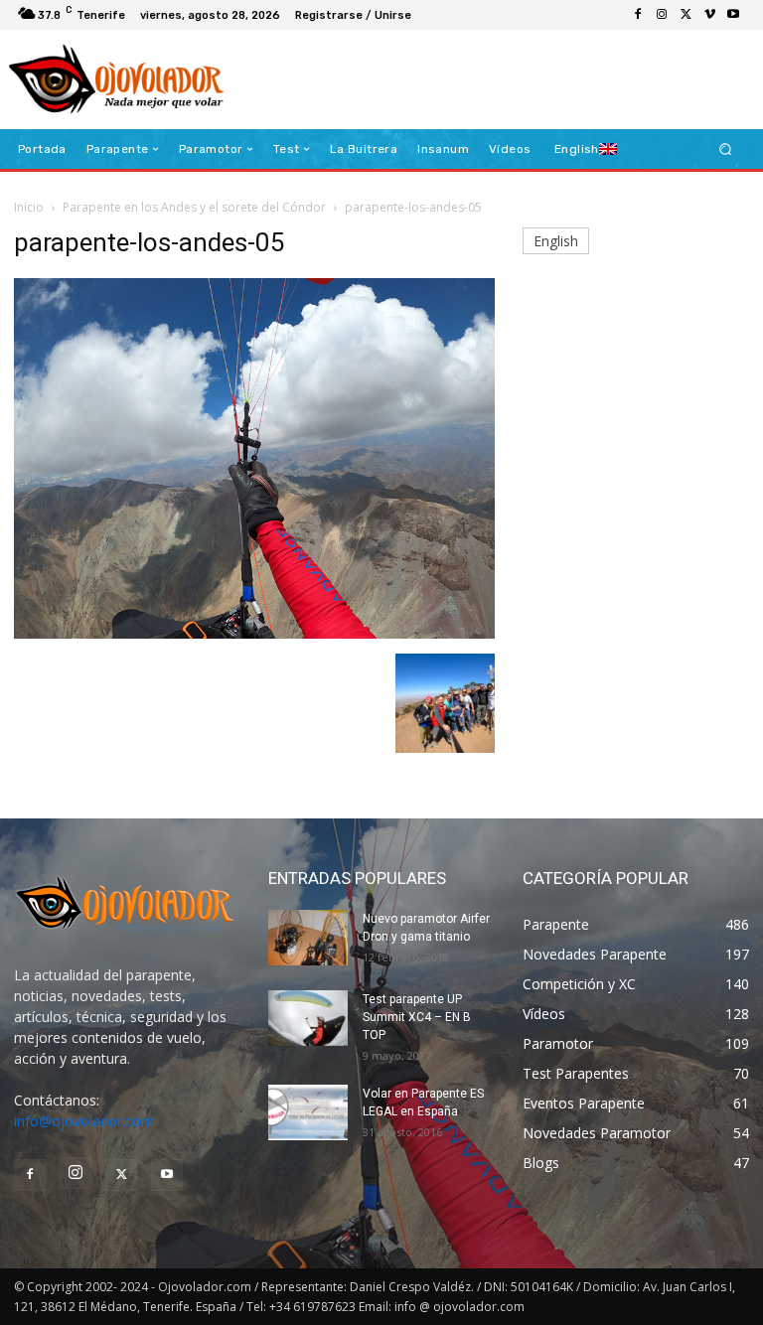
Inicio (29, 207)
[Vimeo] (709, 15)
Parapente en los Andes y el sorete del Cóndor (194, 207)
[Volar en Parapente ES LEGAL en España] (308, 1112)
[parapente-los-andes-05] (254, 633)
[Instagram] (662, 15)
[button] (725, 149)
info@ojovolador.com (84, 1120)
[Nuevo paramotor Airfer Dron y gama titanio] (308, 937)
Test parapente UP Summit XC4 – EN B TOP (417, 1017)
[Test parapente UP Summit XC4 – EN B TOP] (308, 1018)
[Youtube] (733, 15)
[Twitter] (685, 15)
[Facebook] (638, 15)
